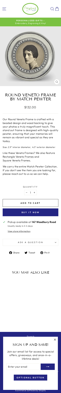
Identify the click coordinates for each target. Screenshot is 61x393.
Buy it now (31, 212)
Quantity (30, 187)
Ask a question (30, 242)
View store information (19, 231)
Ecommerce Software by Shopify (30, 390)
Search (30, 336)
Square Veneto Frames (16, 160)
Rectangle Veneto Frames (18, 156)
